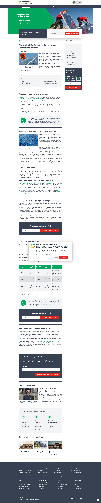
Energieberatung (42, 488)
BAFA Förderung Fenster (24, 484)
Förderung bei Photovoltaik (72, 50)
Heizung (52, 6)
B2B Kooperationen (62, 484)
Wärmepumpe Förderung (76, 472)
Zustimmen (64, 257)
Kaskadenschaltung (75, 474)
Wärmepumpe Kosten (75, 470)
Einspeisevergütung (71, 53)
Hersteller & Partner (71, 62)
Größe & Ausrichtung (34, 40)
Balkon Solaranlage (71, 60)
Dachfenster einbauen (24, 486)
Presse (59, 482)
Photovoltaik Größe (26, 83)
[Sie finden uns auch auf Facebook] (76, 498)
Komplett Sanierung (43, 484)
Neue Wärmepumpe (23, 476)
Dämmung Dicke (57, 472)
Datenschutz (78, 486)
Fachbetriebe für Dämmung (25, 470)
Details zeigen (55, 257)
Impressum (77, 482)
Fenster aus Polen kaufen (24, 488)
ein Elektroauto (47, 183)
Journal (76, 6)
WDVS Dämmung (58, 476)
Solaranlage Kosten (42, 470)
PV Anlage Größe (70, 55)
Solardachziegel (70, 59)
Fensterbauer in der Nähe (24, 474)
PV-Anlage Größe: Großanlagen (50, 83)
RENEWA (60, 488)
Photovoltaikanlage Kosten (72, 48)
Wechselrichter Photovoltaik (72, 57)
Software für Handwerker (44, 482)
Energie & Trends (68, 6)
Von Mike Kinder (23, 51)
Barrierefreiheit (78, 488)
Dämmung (34, 6)
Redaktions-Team (62, 486)
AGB (76, 484)
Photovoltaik (26, 6)
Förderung (59, 6)
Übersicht (24, 81)
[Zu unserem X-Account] (72, 498)
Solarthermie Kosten (42, 472)
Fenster (40, 6)
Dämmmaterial (57, 470)
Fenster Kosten (22, 482)
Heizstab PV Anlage (71, 64)
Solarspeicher (70, 51)
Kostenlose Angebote (72, 33)
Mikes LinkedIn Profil (30, 402)
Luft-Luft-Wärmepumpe (76, 476)
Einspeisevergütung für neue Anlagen (33, 98)
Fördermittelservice (43, 486)
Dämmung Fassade (58, 474)
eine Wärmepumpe (37, 183)
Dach (46, 6)
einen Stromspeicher (27, 183)
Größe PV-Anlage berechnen (50, 81)
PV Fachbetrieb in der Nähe (25, 472)
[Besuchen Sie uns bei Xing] (81, 498)
